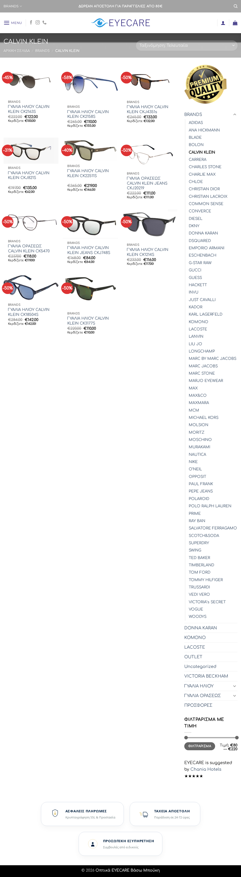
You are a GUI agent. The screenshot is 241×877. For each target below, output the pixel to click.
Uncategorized (200, 666)
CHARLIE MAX (202, 174)
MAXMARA (199, 403)
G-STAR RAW (200, 263)
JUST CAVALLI (202, 300)
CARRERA (197, 160)
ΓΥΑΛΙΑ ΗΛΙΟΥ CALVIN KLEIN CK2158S (88, 114)
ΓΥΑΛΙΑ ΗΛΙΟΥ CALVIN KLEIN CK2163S (28, 109)
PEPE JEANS (201, 491)
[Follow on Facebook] (31, 22)
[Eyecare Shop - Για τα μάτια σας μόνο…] (120, 23)
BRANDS (11, 6)
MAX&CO (198, 395)
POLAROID (199, 499)
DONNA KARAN (203, 233)
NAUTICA (197, 454)
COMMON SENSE (206, 204)
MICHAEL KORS (203, 418)
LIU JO (195, 344)
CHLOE (196, 182)
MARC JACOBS (203, 366)
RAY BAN (197, 521)
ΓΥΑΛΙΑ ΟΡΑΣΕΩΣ (202, 695)
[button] (235, 6)
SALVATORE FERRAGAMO (213, 528)
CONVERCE (200, 211)
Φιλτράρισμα (199, 746)
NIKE (193, 462)
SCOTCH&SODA (204, 536)
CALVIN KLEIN (202, 152)
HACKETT (198, 285)
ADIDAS (196, 123)
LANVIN (196, 336)
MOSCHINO (200, 440)
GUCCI (195, 270)
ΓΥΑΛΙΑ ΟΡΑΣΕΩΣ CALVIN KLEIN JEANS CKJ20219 (147, 183)
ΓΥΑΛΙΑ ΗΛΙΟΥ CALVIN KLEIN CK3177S (88, 320)
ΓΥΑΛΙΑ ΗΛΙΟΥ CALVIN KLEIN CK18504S (28, 312)
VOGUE (196, 609)
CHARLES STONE (205, 167)
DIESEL (195, 219)
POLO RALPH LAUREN (210, 506)
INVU (193, 292)
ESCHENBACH (202, 255)
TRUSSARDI (199, 587)
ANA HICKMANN (204, 130)
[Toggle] (234, 114)
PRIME (195, 514)
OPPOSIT (197, 477)
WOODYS (197, 617)
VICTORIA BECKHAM (206, 676)
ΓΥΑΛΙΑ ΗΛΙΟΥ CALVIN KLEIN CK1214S (147, 252)
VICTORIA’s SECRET (207, 602)
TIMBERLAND (201, 565)
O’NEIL (195, 469)
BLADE (195, 137)
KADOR (195, 307)
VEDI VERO (199, 594)
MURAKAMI (199, 447)
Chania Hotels (205, 769)
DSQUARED (200, 241)
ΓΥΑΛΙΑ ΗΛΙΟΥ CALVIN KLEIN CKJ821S (28, 175)
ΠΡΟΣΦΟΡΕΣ (198, 705)
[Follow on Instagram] (38, 22)
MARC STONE (202, 373)
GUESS (195, 278)
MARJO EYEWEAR (206, 381)
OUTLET (193, 657)
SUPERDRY (199, 543)
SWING (195, 550)
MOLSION (198, 425)
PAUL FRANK (201, 484)
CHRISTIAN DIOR (204, 189)
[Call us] (44, 22)
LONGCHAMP (202, 351)
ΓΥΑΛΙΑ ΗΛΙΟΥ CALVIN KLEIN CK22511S (88, 173)
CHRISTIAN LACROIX (208, 196)
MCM (194, 410)
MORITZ (196, 432)
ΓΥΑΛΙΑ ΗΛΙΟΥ (198, 686)
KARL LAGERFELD (205, 314)
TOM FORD (199, 572)
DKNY (194, 226)
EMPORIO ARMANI (206, 248)
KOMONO (198, 322)
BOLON (196, 145)
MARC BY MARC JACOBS (212, 359)
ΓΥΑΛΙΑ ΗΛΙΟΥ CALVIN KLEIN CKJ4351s (147, 109)
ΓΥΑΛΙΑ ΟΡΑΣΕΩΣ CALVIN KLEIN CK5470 (29, 248)
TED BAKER (199, 558)
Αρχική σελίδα (17, 51)
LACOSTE (198, 329)
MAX (193, 388)
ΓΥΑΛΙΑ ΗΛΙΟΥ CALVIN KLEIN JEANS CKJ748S (88, 250)
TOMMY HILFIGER (206, 580)
